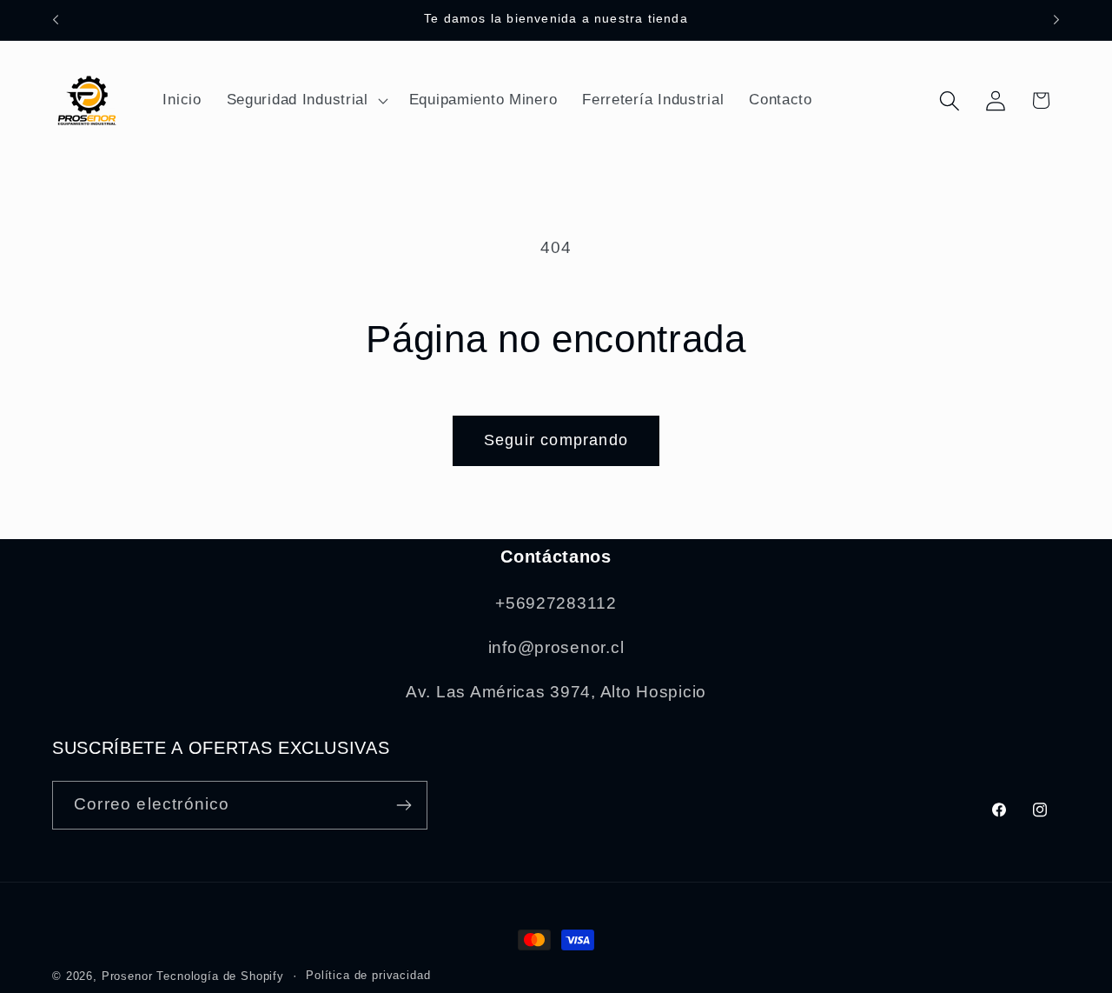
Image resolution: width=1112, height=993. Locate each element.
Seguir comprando (556, 440)
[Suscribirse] (404, 805)
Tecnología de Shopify (220, 976)
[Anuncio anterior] (55, 20)
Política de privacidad (368, 975)
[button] (305, 101)
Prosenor (127, 976)
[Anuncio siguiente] (1056, 20)
